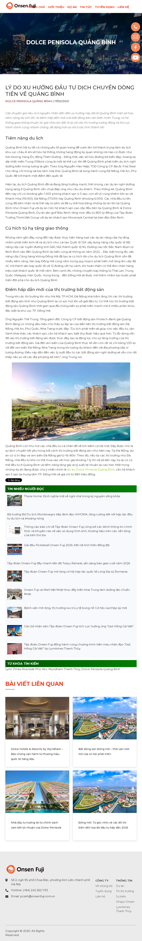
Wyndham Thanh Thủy (64, 669)
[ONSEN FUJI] (20, 8)
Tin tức (86, 7)
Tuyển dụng (105, 7)
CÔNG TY (102, 880)
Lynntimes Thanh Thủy (124, 909)
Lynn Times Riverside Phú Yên (26, 669)
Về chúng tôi (103, 886)
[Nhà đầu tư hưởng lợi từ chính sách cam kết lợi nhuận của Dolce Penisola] (37, 791)
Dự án (72, 7)
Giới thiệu (56, 7)
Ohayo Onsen (125, 901)
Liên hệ (123, 7)
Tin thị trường (125, 891)
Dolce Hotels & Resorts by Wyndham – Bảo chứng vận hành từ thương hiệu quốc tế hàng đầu (37, 754)
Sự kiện (121, 896)
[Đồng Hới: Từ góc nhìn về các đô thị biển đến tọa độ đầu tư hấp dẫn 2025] (105, 791)
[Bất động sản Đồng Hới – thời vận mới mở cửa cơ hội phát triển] (105, 718)
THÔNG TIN (124, 880)
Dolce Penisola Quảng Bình (71, 42)
